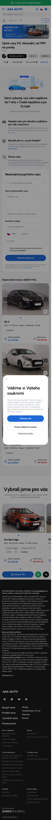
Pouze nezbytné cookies (25, 427)
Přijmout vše (25, 418)
